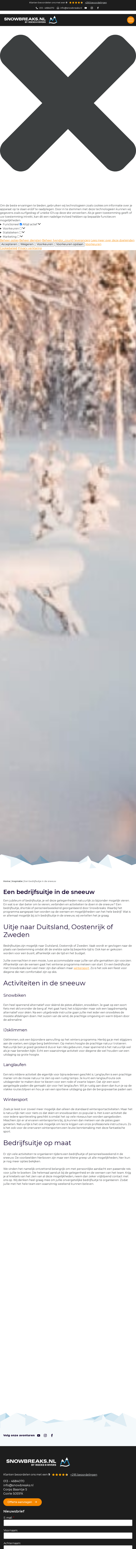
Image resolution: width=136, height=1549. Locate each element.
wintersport (81, 968)
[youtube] (38, 1435)
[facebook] (52, 1435)
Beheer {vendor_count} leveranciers (66, 240)
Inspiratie (17, 881)
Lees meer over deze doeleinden (113, 240)
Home (6, 881)
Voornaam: (11, 1530)
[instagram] (45, 1435)
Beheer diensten (30, 240)
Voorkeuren (45, 244)
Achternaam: (12, 1543)
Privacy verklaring (30, 248)
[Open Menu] (130, 20)
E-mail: (9, 1517)
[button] (68, 104)
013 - (7, 1481)
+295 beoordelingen (96, 2)
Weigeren (27, 244)
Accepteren (9, 244)
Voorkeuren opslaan (69, 244)
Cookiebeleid (8, 248)
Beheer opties (9, 240)
